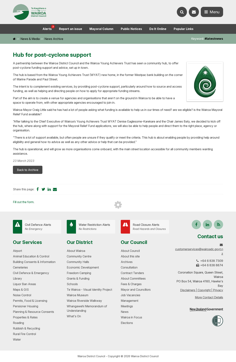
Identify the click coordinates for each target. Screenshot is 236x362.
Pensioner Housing (25, 306)
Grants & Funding (78, 278)
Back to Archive (27, 170)
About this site (130, 256)
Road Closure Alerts (149, 226)
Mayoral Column (101, 29)
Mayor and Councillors (136, 289)
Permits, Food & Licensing (30, 300)
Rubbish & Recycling (26, 328)
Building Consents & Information (34, 262)
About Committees (133, 278)
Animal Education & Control (31, 256)
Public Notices (131, 29)
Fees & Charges (131, 284)
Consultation (129, 267)
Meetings (127, 306)
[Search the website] (182, 12)
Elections (127, 323)
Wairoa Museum (77, 295)
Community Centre (79, 256)
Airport (17, 251)
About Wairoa (76, 251)
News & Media (30, 39)
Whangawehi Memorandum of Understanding (87, 308)
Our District (80, 242)
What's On (74, 316)
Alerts (48, 28)
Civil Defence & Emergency (31, 273)
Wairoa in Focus (131, 317)
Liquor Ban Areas (24, 284)
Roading (18, 323)
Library (17, 278)
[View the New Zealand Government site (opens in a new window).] (206, 309)
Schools (72, 284)
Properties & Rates (25, 317)
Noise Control (22, 295)
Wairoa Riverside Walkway (84, 300)
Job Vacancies (130, 295)
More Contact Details (209, 297)
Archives (127, 262)
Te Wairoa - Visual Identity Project (89, 289)
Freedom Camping (79, 273)
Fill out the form (23, 202)
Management (129, 300)
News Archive (53, 39)
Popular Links (183, 29)
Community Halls (78, 262)
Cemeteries (20, 267)
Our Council (134, 242)
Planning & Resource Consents (33, 312)
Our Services (27, 242)
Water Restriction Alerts (94, 226)
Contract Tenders (132, 273)
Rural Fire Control (24, 334)
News (125, 312)
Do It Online (157, 29)
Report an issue (70, 29)
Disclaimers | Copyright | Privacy (201, 290)
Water (17, 339)
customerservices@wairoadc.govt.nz (199, 251)
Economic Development (83, 267)
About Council (130, 251)
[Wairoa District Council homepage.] (29, 12)
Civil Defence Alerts (38, 226)
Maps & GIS (21, 289)
